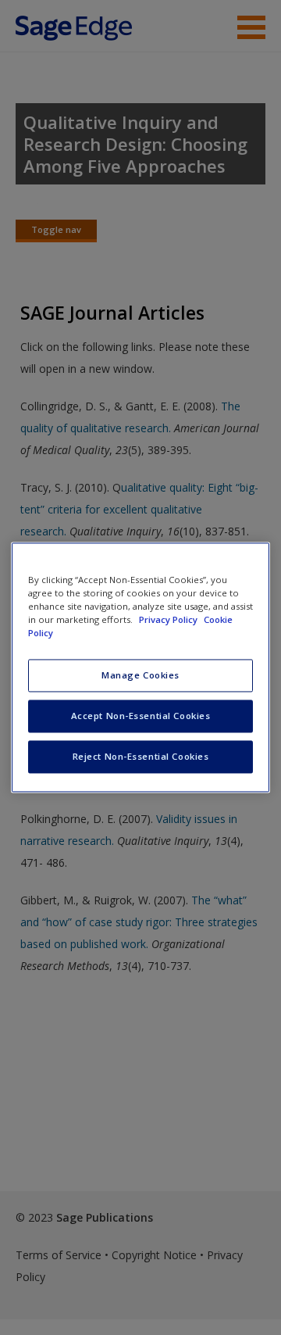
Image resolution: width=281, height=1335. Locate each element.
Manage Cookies (140, 676)
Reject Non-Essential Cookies (141, 757)
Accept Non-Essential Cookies (141, 716)
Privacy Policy (169, 620)
